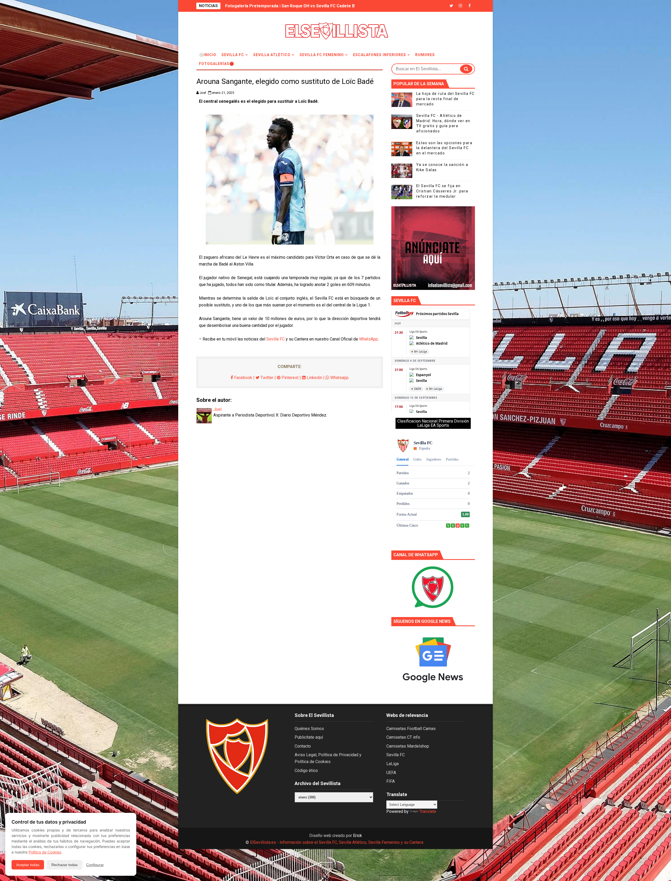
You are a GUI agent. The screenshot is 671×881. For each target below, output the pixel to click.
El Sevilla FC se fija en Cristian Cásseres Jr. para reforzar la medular (442, 191)
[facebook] (470, 6)
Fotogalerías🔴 (216, 64)
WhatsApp (368, 339)
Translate (427, 811)
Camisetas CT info (403, 737)
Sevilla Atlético (271, 55)
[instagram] (460, 6)
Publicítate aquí (309, 737)
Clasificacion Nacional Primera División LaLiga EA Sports (433, 423)
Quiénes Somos (309, 728)
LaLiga (392, 763)
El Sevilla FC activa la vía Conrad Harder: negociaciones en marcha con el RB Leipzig (308, 5)
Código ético (306, 770)
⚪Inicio (207, 55)
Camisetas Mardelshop (407, 746)
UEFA (391, 772)
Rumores (425, 55)
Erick (357, 835)
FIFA (390, 781)
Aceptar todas (27, 865)
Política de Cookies (45, 852)
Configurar (95, 865)
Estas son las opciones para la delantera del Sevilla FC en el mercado (444, 148)
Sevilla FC (232, 55)
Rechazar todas (64, 865)
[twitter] (451, 6)
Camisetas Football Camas (411, 728)
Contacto (303, 746)
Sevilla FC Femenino (322, 55)
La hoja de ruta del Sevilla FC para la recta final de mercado (445, 98)
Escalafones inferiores (379, 55)
